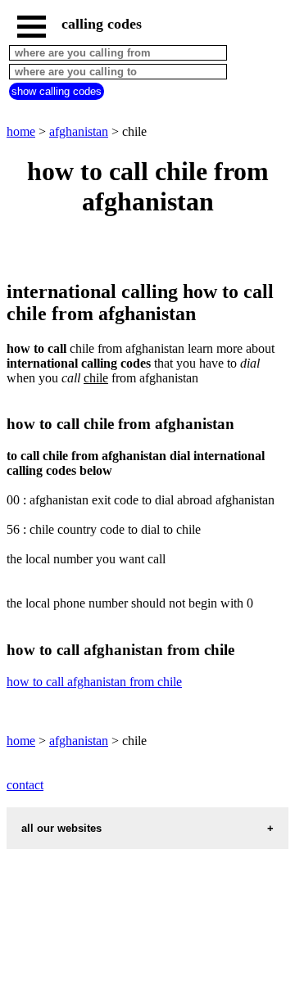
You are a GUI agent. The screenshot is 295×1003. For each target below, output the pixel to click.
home (21, 131)
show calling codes (56, 91)
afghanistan (78, 131)
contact (25, 785)
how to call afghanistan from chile (94, 682)
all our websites (61, 828)
